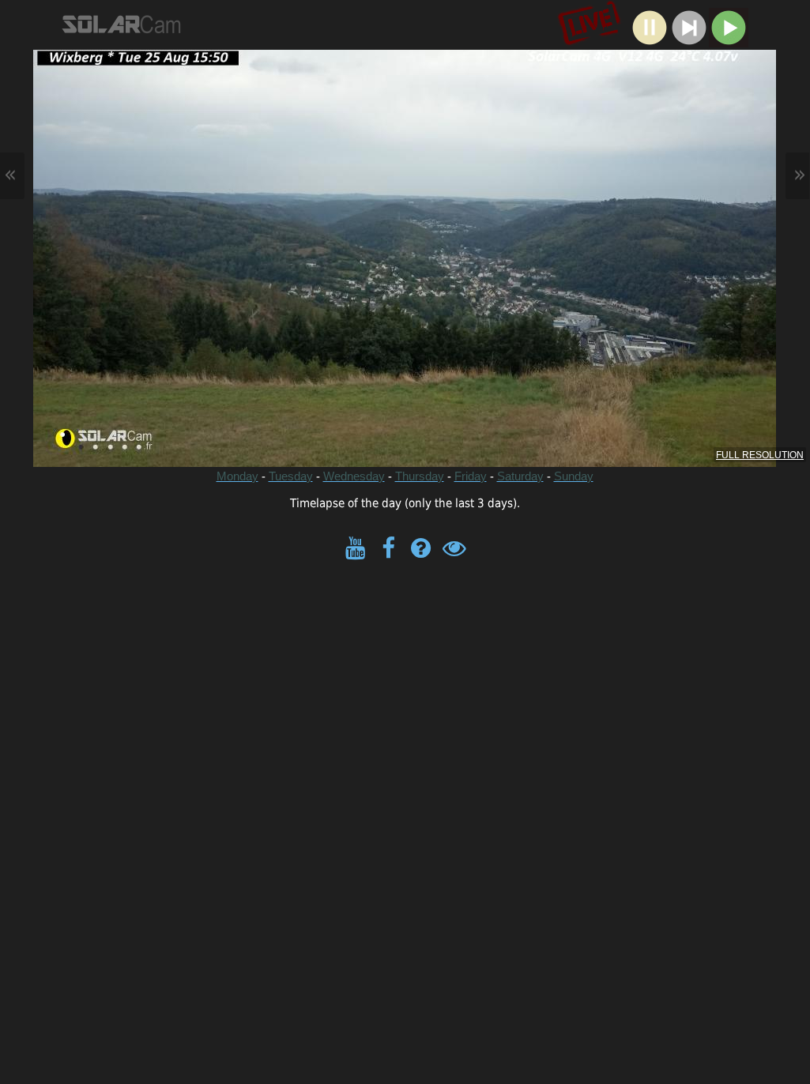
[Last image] (649, 43)
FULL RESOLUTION (760, 455)
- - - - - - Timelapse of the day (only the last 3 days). (405, 335)
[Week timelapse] (728, 43)
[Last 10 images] (689, 43)
